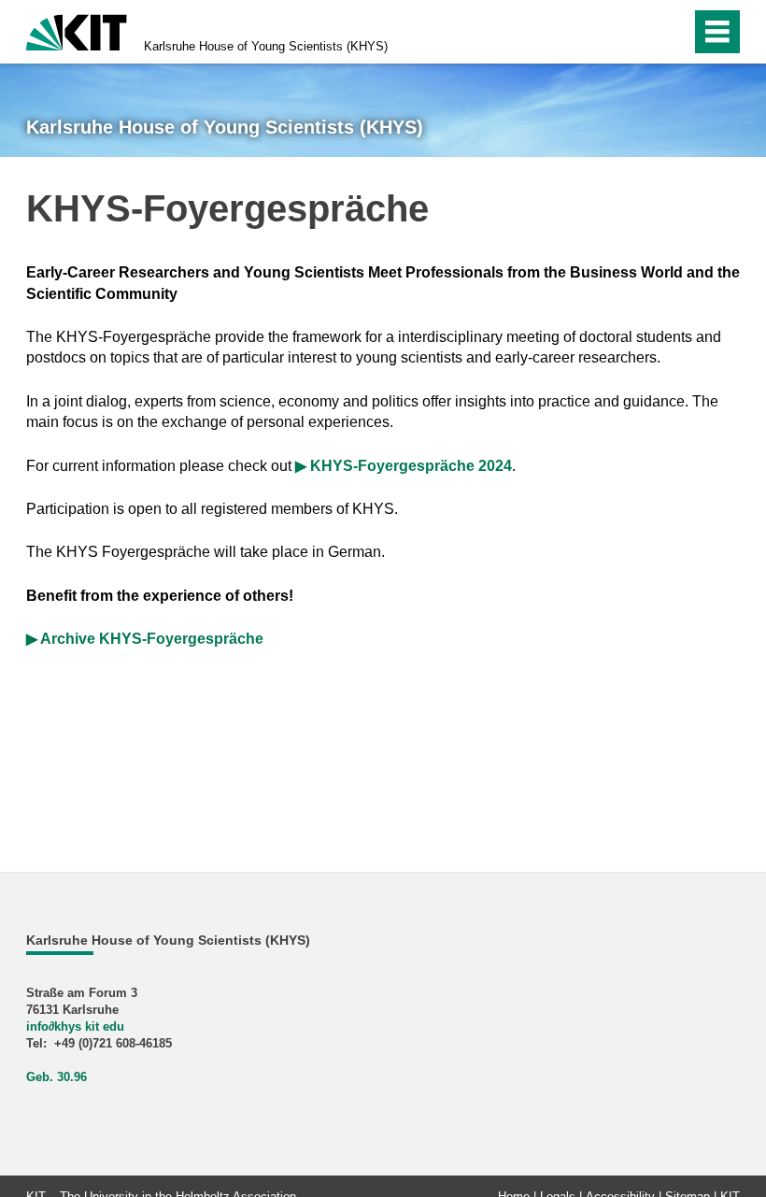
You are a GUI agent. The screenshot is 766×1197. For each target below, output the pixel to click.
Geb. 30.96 (56, 1077)
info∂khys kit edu (75, 1026)
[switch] (637, 31)
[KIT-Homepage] (76, 30)
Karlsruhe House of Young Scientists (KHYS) (266, 46)
